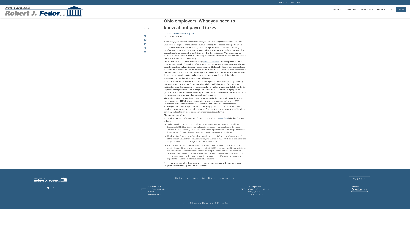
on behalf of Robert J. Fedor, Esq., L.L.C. (179, 33)
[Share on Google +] (145, 40)
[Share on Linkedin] (145, 44)
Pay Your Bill (187, 203)
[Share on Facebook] (145, 32)
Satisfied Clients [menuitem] (366, 9)
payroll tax (223, 118)
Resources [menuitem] (381, 9)
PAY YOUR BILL (297, 2)
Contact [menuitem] (401, 9)
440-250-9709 (284, 2)
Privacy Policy (208, 203)
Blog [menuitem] (392, 9)
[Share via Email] (145, 51)
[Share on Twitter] (145, 36)
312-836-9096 (258, 194)
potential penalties (211, 62)
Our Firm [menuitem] (336, 9)
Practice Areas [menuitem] (350, 9)
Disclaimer (198, 203)
